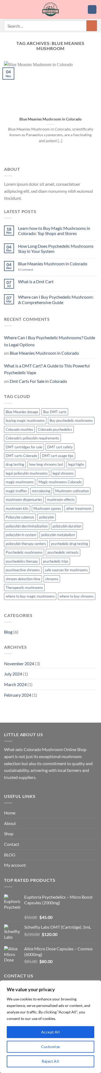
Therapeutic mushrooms (24, 587)
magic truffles (16, 491)
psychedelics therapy (22, 561)
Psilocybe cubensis (20, 517)
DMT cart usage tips (58, 456)
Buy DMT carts (55, 412)
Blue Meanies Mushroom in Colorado (50, 119)
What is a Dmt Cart (36, 281)
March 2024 (15, 684)
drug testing (15, 464)
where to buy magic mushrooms (30, 596)
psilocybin (46, 517)
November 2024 (19, 663)
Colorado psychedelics (55, 429)
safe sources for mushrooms (66, 570)
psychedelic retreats (63, 552)
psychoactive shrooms (23, 570)
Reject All (50, 1061)
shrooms (51, 579)
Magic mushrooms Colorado (60, 482)
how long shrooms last (46, 464)
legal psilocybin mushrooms (27, 473)
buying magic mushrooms (25, 420)
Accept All (50, 1032)
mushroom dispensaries (24, 499)
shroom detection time (23, 579)
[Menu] (7, 9)
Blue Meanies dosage (22, 412)
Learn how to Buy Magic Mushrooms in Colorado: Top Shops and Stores (54, 231)
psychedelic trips (55, 561)
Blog (8, 631)
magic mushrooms (20, 482)
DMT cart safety (60, 447)
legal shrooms (63, 473)
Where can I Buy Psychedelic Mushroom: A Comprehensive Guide (55, 299)
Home (9, 812)
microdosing (41, 491)
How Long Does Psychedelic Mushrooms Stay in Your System (55, 248)
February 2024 (17, 694)
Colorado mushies (19, 429)
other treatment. (79, 508)
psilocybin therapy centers (26, 544)
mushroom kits (17, 508)
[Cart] (92, 9)
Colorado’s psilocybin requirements (32, 438)
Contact (11, 844)
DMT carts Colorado (21, 456)
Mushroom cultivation (72, 491)
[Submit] (91, 25)
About (10, 823)
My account (15, 864)
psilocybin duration (67, 526)
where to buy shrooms (77, 596)
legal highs (76, 464)
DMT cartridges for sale (24, 447)
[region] (50, 1026)
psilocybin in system (21, 535)
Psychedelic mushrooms (24, 552)
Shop (8, 833)
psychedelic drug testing (69, 544)
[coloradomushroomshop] (50, 9)
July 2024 (13, 673)
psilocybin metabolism (58, 535)
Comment (25, 269)
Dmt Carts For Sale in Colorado (38, 381)
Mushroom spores (47, 508)
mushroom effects (61, 499)
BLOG (9, 854)
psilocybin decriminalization (27, 526)
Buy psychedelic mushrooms (71, 420)
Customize (50, 1046)
